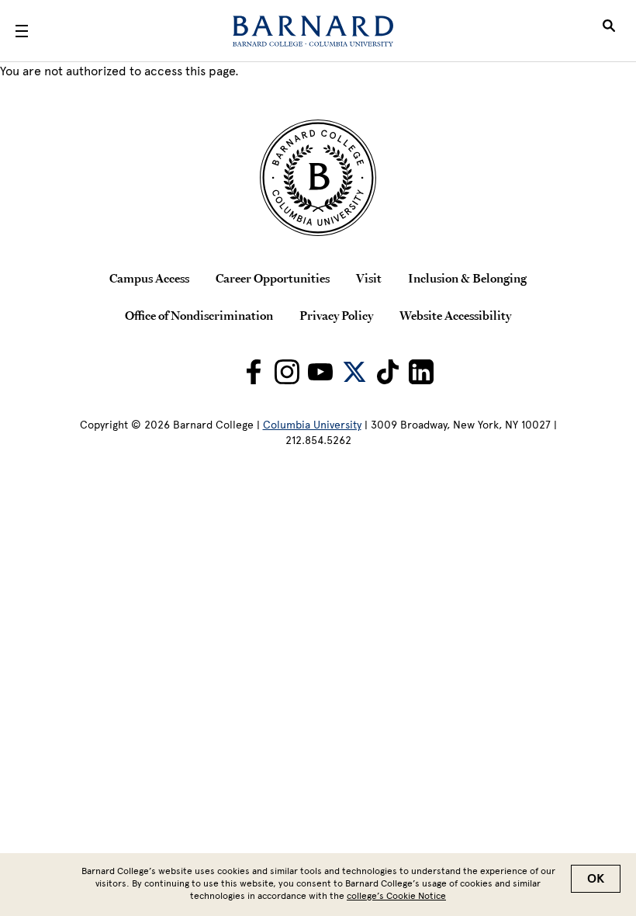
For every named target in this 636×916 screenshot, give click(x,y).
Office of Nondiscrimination (199, 315)
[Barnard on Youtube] (320, 371)
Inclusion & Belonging (467, 278)
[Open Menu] (21, 31)
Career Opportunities (273, 278)
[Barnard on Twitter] (354, 371)
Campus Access (149, 278)
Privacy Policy (336, 315)
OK (595, 879)
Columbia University (312, 425)
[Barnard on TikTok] (387, 371)
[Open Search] (608, 31)
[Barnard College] (313, 31)
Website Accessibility (455, 315)
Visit (369, 278)
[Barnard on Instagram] (287, 371)
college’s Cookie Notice (396, 895)
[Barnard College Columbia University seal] (318, 178)
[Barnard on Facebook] (253, 371)
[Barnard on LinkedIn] (421, 371)
